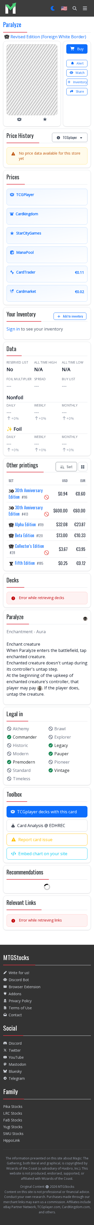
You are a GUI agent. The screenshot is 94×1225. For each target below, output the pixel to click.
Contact (15, 1014)
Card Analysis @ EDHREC (41, 825)
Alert (80, 63)
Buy (80, 48)
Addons (15, 993)
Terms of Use (20, 1007)
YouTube (16, 1057)
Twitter (15, 1050)
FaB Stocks (12, 1120)
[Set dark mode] (53, 8)
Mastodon (17, 1064)
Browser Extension (24, 986)
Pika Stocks (12, 1106)
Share (80, 91)
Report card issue (35, 839)
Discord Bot (19, 979)
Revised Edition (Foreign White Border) (47, 37)
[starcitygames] (45, 119)
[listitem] (10, 8)
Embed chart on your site (42, 853)
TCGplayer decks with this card (47, 812)
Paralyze (12, 24)
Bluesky (15, 1071)
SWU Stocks (13, 1133)
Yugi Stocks (12, 1126)
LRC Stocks (12, 1113)
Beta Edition (24, 535)
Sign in (13, 329)
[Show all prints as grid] (82, 466)
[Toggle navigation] (85, 8)
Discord (15, 1043)
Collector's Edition (29, 546)
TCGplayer (70, 137)
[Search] (74, 8)
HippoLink (11, 1140)
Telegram (17, 1078)
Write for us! (19, 972)
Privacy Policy (20, 1000)
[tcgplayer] (19, 119)
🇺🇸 (64, 8)
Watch (80, 73)
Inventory (80, 82)
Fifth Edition (25, 563)
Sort (70, 466)
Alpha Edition (25, 524)
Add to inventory (73, 316)
